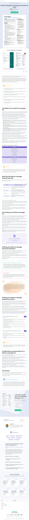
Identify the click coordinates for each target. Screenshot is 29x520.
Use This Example (18, 410)
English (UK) (14, 500)
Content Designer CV (11, 439)
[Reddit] (7, 514)
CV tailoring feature (12, 312)
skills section (20, 135)
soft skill (6, 135)
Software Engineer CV (18, 437)
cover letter (8, 374)
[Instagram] (9, 514)
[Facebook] (14, 514)
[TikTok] (13, 514)
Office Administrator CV (17, 439)
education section (7, 362)
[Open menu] (27, 1)
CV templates (8, 231)
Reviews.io (16, 512)
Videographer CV (13, 437)
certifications (6, 356)
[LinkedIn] (10, 514)
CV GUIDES (8, 479)
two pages (20, 215)
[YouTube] (16, 514)
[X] (11, 514)
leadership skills (5, 132)
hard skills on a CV (6, 118)
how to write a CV (21, 218)
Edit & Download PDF (14, 12)
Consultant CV (8, 437)
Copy (25, 316)
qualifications (14, 364)
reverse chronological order (12, 215)
